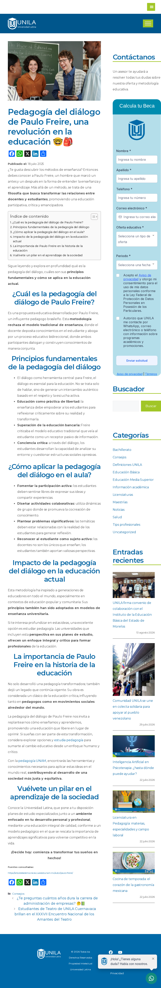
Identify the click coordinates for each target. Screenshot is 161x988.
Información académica (131, 487)
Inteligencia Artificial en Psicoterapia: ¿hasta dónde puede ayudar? (133, 768)
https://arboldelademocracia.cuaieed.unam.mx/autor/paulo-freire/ (40, 873)
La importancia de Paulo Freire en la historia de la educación (48, 248)
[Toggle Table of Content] (92, 216)
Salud (117, 517)
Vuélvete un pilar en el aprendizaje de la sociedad (47, 255)
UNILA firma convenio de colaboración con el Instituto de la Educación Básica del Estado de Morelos (132, 614)
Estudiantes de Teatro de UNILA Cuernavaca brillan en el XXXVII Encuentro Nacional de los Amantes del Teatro (55, 914)
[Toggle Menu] (148, 23)
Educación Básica (126, 472)
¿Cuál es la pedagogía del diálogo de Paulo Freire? (47, 222)
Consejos (18, 893)
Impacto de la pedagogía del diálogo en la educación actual (50, 239)
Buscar (150, 406)
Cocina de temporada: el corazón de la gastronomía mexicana (133, 885)
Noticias (118, 510)
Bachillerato (122, 450)
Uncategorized (124, 532)
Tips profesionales (126, 524)
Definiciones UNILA (127, 465)
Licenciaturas (123, 495)
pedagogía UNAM (32, 761)
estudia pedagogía (68, 740)
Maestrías (120, 502)
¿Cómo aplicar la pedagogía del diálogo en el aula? (49, 232)
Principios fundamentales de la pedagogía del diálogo (51, 227)
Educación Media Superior (133, 480)
